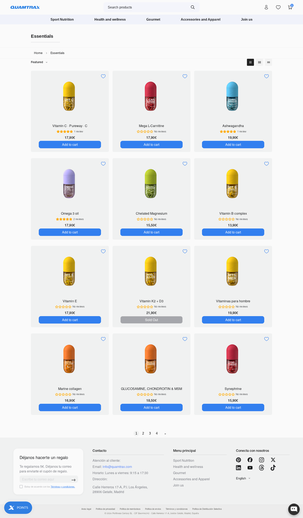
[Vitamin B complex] (233, 184)
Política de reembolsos (130, 509)
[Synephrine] (233, 359)
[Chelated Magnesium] (151, 184)
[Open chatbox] (294, 509)
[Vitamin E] (70, 272)
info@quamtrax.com (117, 466)
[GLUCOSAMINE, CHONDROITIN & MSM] (151, 359)
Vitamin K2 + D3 (151, 301)
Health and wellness (110, 19)
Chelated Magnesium (151, 213)
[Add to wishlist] (103, 76)
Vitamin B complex (233, 213)
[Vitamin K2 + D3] (151, 272)
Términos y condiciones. (63, 486)
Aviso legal (86, 509)
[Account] (266, 7)
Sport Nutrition (62, 19)
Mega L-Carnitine (151, 125)
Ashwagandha (233, 125)
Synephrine (233, 388)
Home (38, 53)
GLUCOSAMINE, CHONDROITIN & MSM (151, 388)
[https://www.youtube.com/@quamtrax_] (250, 467)
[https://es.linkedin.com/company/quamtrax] (238, 467)
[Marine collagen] (70, 359)
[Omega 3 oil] (70, 184)
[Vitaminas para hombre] (233, 272)
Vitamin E (70, 301)
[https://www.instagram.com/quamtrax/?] (261, 459)
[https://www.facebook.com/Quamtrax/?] (250, 459)
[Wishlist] (278, 7)
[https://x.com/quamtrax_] (273, 459)
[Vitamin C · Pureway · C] (70, 96)
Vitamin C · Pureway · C (69, 125)
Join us (246, 19)
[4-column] (259, 62)
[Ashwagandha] (233, 96)
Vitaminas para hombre (233, 301)
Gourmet (153, 19)
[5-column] (268, 62)
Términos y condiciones (177, 509)
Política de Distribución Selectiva (207, 509)
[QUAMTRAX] (25, 7)
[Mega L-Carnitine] (151, 96)
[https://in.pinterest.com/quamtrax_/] (238, 459)
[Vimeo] (261, 467)
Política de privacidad (105, 509)
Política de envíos (153, 509)
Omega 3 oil (70, 213)
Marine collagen (70, 388)
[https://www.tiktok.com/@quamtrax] (273, 467)
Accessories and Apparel (200, 19)
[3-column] (250, 62)
